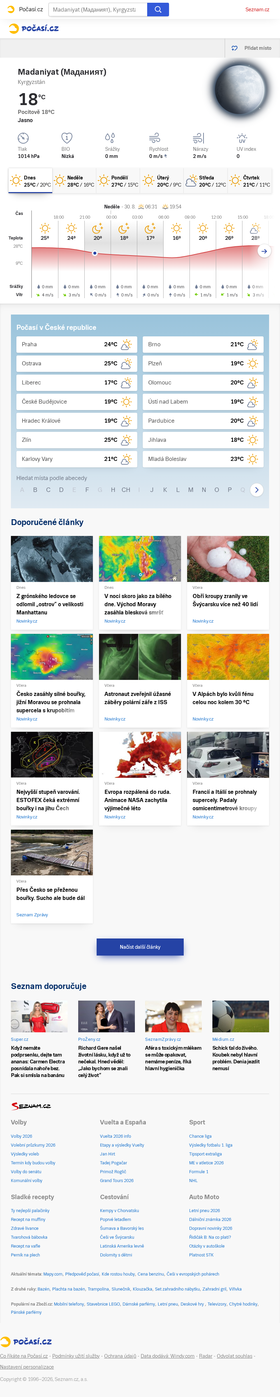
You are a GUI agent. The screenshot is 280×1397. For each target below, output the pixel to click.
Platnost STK (201, 1255)
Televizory (217, 1304)
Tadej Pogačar (113, 1163)
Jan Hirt (107, 1154)
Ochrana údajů (120, 1356)
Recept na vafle (25, 1246)
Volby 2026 (21, 1136)
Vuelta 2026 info (115, 1136)
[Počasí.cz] (34, 29)
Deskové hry (193, 1304)
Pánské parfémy (26, 1312)
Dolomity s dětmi (116, 1255)
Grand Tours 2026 (117, 1180)
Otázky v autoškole (207, 1246)
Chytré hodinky (243, 1304)
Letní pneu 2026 (204, 1210)
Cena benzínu (151, 1274)
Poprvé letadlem (115, 1219)
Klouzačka (142, 1289)
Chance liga (200, 1136)
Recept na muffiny (28, 1219)
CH (126, 489)
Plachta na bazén (68, 1289)
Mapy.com (52, 1274)
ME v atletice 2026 (206, 1163)
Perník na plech (25, 1255)
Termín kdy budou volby (33, 1163)
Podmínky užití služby (76, 1356)
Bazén (44, 1289)
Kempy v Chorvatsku (119, 1210)
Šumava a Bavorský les (122, 1228)
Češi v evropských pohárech (193, 1274)
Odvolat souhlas (234, 1356)
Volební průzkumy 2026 (33, 1145)
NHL (193, 1180)
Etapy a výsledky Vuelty (122, 1145)
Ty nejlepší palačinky (30, 1210)
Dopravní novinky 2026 (210, 1228)
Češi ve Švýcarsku (117, 1237)
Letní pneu (168, 1304)
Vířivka (235, 1289)
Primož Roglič (113, 1171)
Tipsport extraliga (205, 1154)
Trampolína (98, 1289)
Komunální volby (26, 1180)
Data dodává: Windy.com (168, 1356)
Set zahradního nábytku (177, 1289)
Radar (205, 1356)
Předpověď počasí (82, 1274)
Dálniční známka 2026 (210, 1219)
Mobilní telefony (69, 1304)
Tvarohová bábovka (29, 1237)
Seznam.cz (257, 9)
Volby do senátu (26, 1171)
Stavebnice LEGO (103, 1304)
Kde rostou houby (118, 1274)
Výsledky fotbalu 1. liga (211, 1145)
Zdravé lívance (25, 1228)
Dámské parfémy (139, 1304)
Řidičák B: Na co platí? (210, 1237)
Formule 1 (198, 1171)
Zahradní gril (214, 1289)
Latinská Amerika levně (122, 1246)
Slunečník (121, 1289)
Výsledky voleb (25, 1154)
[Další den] (264, 251)
